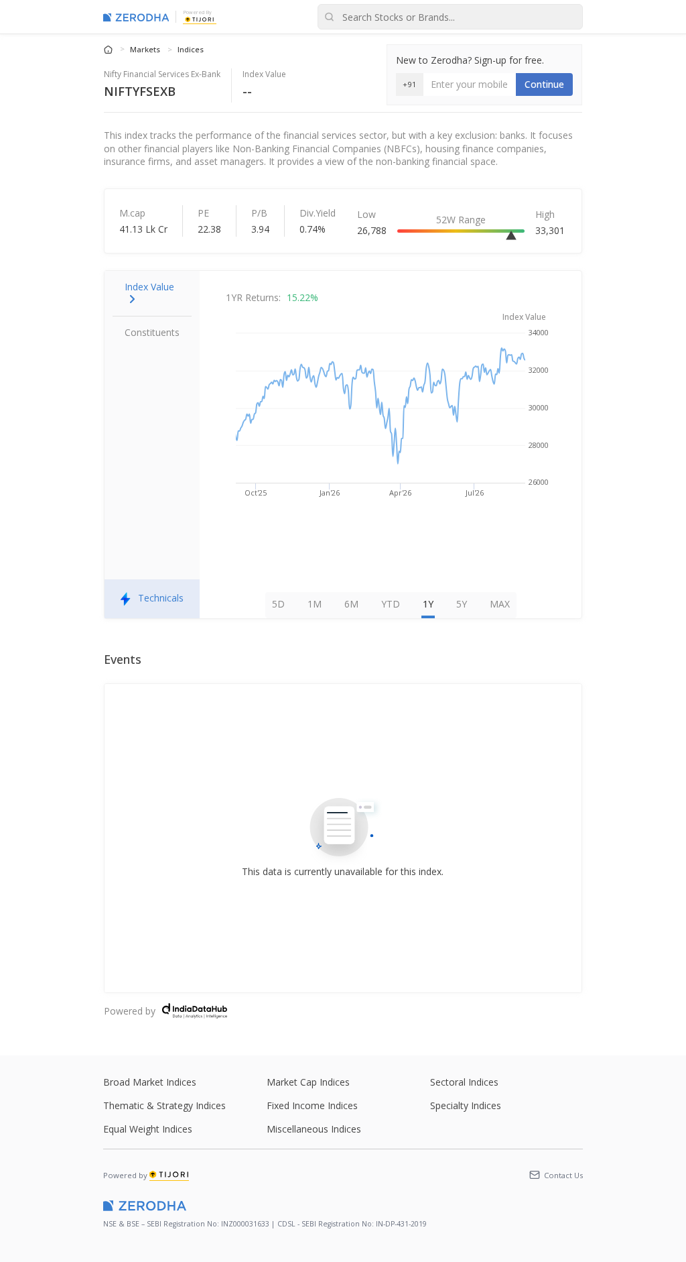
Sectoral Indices (464, 1082)
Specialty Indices (465, 1105)
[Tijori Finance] (199, 19)
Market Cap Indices (308, 1082)
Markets (146, 49)
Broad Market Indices (149, 1082)
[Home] (109, 49)
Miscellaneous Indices (314, 1129)
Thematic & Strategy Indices (164, 1105)
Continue (544, 84)
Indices (191, 49)
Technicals (161, 597)
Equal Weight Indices (147, 1129)
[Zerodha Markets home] (136, 17)
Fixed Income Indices (312, 1105)
